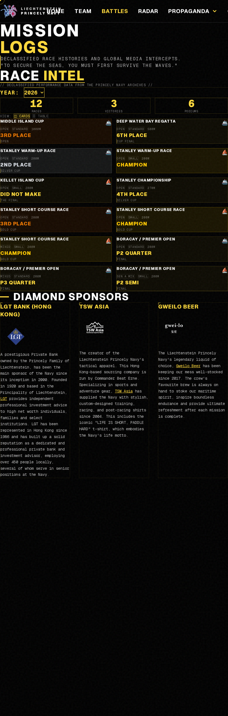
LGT (3, 398)
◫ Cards (22, 116)
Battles (115, 11)
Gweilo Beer (178, 306)
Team (83, 11)
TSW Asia (94, 306)
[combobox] (34, 93)
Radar (148, 11)
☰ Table (40, 116)
